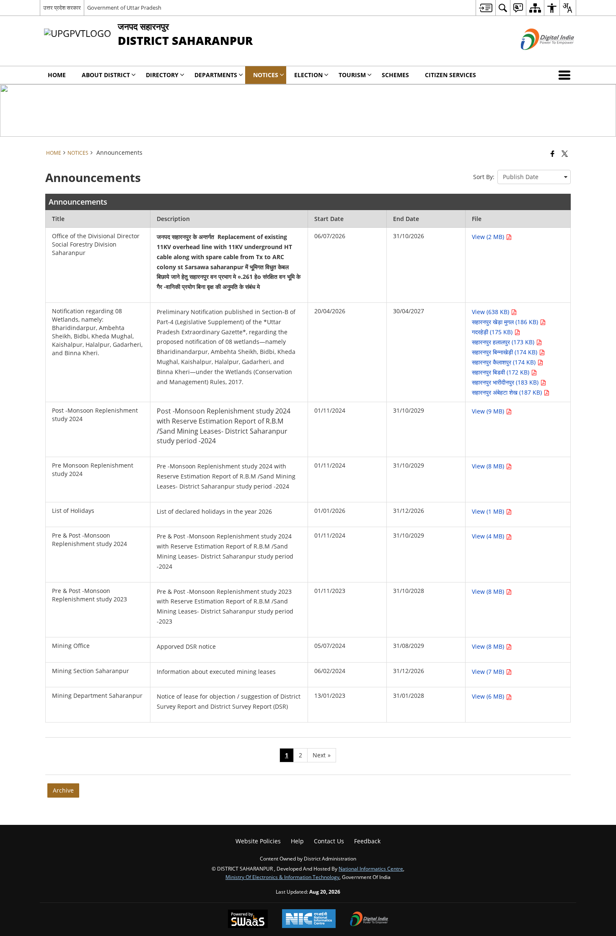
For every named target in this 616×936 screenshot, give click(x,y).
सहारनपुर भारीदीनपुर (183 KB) (506, 382)
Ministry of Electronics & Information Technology (282, 877)
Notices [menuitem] (265, 75)
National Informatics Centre (371, 868)
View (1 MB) (489, 511)
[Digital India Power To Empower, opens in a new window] (369, 919)
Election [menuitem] (308, 75)
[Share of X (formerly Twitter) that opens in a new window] (564, 153)
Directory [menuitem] (162, 75)
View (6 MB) (489, 696)
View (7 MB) (489, 672)
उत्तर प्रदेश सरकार (62, 7)
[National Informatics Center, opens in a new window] (309, 919)
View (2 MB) (489, 237)
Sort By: (483, 177)
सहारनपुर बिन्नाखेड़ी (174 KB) (505, 352)
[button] (566, 75)
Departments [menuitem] (215, 75)
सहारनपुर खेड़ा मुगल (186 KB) (506, 322)
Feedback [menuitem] (367, 841)
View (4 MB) (489, 536)
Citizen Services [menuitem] (450, 75)
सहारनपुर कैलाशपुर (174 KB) (504, 362)
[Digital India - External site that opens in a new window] (537, 57)
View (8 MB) (489, 466)
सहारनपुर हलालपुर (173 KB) (504, 342)
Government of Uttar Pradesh (124, 7)
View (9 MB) (489, 411)
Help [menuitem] (297, 841)
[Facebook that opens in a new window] (552, 153)
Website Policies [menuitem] (258, 841)
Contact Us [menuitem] (329, 841)
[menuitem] (485, 8)
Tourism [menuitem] (352, 75)
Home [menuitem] (57, 75)
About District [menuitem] (106, 75)
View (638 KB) (491, 312)
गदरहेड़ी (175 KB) (493, 332)
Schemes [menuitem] (395, 75)
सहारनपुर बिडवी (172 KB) (501, 372)
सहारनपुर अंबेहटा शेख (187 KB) (508, 392)
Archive (63, 790)
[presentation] (534, 177)
